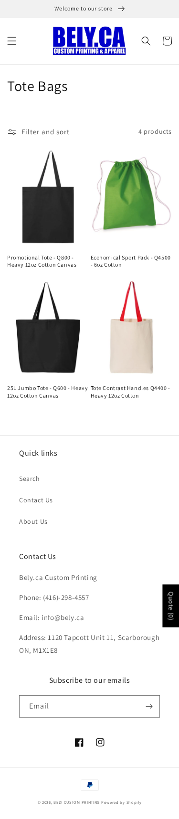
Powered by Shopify (121, 802)
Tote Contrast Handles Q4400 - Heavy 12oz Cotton (130, 391)
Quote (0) (171, 605)
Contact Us (36, 500)
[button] (11, 40)
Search (29, 478)
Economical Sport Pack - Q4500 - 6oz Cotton (131, 261)
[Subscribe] (148, 706)
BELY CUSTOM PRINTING (76, 802)
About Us (33, 521)
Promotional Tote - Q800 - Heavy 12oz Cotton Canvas (41, 261)
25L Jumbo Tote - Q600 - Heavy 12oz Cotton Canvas (47, 391)
